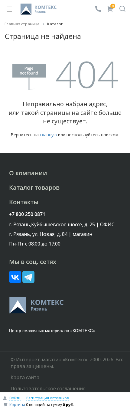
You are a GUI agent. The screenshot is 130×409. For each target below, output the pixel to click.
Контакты (23, 202)
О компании (28, 173)
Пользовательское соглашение (48, 388)
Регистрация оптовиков (47, 398)
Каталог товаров (34, 187)
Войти (15, 398)
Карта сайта (25, 377)
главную (48, 135)
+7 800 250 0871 (27, 214)
